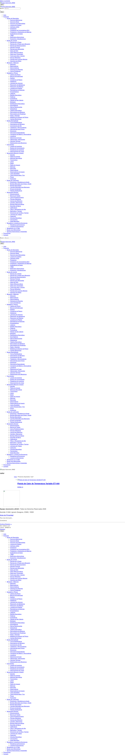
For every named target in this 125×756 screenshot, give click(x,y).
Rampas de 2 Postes (15, 42)
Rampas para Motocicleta (17, 49)
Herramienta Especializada (17, 132)
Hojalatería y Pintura (12, 73)
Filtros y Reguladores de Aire (18, 209)
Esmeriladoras (14, 105)
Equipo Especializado (12, 121)
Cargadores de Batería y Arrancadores (20, 134)
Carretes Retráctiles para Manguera (20, 187)
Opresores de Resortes (16, 69)
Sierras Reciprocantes (16, 107)
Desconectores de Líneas (17, 151)
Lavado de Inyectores (16, 146)
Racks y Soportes (15, 115)
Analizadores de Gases (16, 34)
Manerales (13, 168)
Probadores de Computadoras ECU (19, 30)
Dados (12, 163)
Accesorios (13, 179)
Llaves (12, 161)
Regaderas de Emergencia (17, 225)
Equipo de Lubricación (13, 180)
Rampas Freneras (15, 47)
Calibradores (13, 208)
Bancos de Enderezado (16, 76)
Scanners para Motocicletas (17, 23)
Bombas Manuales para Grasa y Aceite (20, 184)
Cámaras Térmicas (15, 141)
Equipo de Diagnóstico (13, 18)
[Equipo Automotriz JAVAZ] (7, 6)
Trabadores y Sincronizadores (18, 127)
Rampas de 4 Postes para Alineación (20, 44)
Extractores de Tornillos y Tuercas (19, 213)
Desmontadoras (14, 68)
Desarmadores (14, 170)
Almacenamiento (14, 194)
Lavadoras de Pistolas (16, 88)
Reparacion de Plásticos (16, 86)
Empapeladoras (14, 92)
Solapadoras (13, 109)
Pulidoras (12, 97)
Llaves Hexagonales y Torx (17, 175)
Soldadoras (13, 81)
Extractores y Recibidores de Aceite (19, 182)
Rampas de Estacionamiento (18, 45)
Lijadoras (12, 93)
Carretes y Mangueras (16, 202)
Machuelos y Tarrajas (16, 211)
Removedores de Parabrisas (18, 114)
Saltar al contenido (5, 1)
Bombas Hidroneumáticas (17, 204)
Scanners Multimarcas (16, 20)
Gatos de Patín (14, 51)
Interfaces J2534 (14, 27)
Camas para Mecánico (16, 201)
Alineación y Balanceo (13, 63)
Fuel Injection (10, 144)
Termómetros (13, 219)
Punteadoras (13, 98)
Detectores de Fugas (16, 138)
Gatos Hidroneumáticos (16, 52)
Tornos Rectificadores (16, 122)
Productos (6, 16)
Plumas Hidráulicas (15, 57)
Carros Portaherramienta (17, 197)
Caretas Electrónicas (15, 119)
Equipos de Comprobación (17, 148)
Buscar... (2, 8)
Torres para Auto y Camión (17, 56)
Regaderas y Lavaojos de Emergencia (17, 223)
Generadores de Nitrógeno (17, 124)
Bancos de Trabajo (15, 196)
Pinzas (12, 177)
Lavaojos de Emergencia (17, 226)
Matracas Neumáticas (16, 158)
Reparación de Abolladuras (17, 85)
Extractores (13, 131)
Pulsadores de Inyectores (17, 150)
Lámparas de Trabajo (16, 214)
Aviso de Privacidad (6, 515)
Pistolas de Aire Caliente (16, 100)
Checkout (2, 529)
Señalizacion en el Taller (13, 228)
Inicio (4, 15)
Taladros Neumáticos (16, 110)
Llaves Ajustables (15, 173)
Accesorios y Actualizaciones (18, 39)
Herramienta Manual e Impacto (15, 153)
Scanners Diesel (14, 22)
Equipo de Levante (12, 40)
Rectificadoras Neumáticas (17, 103)
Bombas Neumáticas (15, 185)
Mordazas (13, 102)
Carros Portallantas (15, 71)
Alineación (13, 64)
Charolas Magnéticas (16, 218)
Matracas (12, 167)
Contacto (5, 235)
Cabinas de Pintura (15, 74)
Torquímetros (13, 160)
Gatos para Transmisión (16, 54)
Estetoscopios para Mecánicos (18, 143)
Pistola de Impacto (15, 156)
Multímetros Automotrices (17, 37)
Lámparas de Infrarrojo (16, 83)
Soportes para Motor (15, 61)
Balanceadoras (14, 66)
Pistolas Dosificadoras (16, 190)
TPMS (12, 35)
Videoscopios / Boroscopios (17, 139)
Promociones (6, 233)
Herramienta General (12, 192)
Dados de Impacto (15, 165)
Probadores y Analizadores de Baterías (20, 32)
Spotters (12, 78)
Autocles (12, 155)
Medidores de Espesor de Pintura (19, 117)
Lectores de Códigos (15, 25)
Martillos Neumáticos (15, 95)
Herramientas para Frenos (17, 129)
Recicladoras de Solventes (17, 90)
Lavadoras (13, 136)
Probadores (13, 28)
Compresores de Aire (16, 126)
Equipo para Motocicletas (13, 230)
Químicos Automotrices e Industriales (17, 231)
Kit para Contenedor (15, 189)
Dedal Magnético (14, 221)
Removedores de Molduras (17, 112)
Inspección (13, 216)
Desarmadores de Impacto (17, 172)
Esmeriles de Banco (15, 206)
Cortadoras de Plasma (16, 80)
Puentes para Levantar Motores (18, 59)
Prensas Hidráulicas (15, 199)
